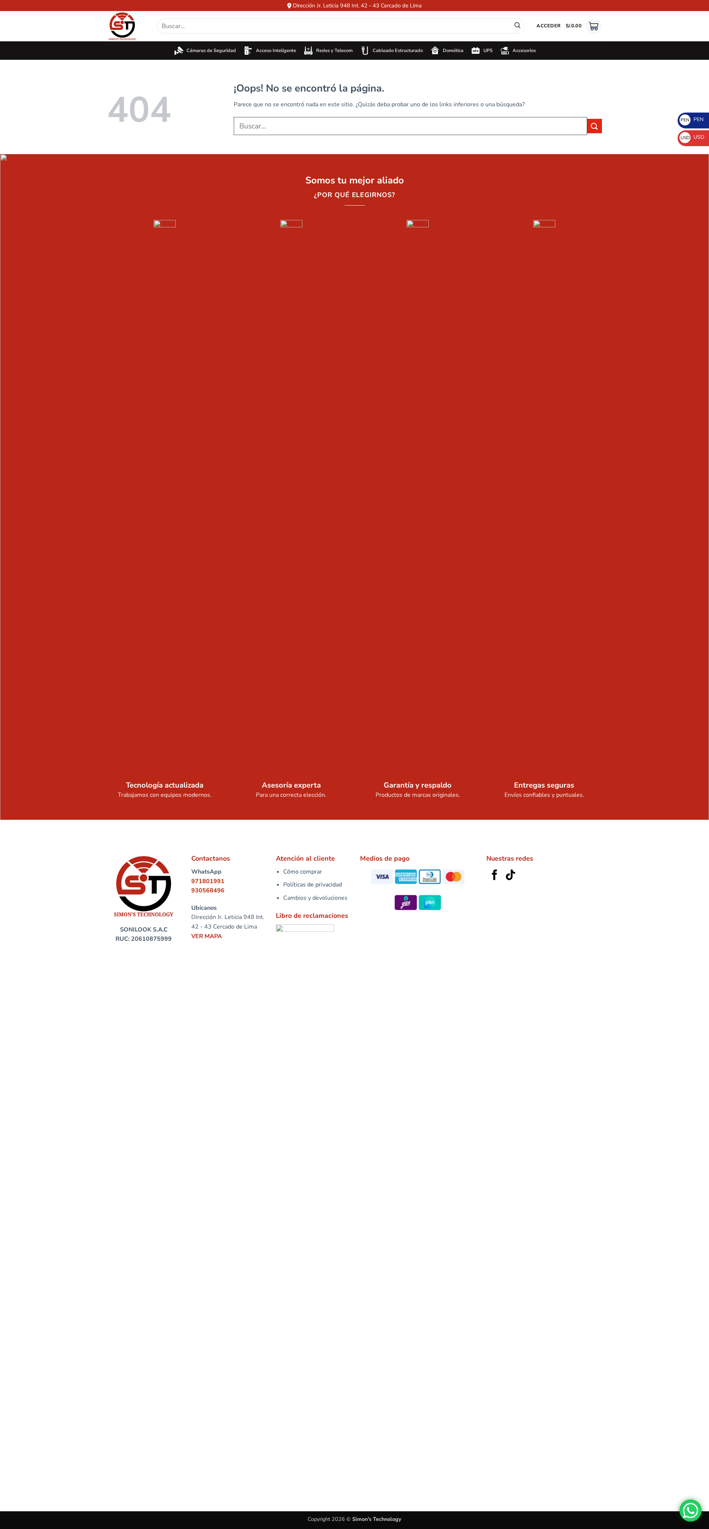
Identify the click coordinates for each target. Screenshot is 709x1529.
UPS (487, 50)
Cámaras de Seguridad (210, 50)
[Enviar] (517, 26)
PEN (692, 119)
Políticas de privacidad (312, 885)
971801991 (208, 881)
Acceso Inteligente (275, 50)
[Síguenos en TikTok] (510, 876)
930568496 (208, 890)
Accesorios (523, 50)
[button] (549, 25)
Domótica (452, 50)
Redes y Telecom (333, 50)
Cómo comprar (302, 872)
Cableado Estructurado (396, 50)
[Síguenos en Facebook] (494, 876)
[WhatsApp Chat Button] (690, 1510)
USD (692, 137)
